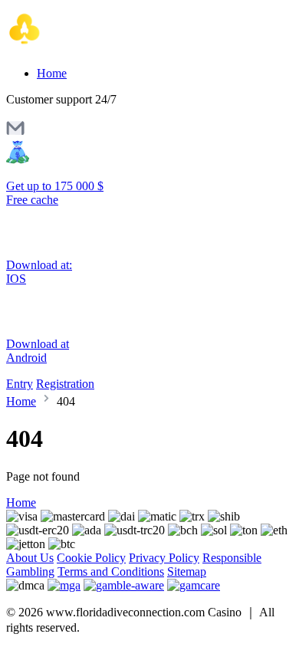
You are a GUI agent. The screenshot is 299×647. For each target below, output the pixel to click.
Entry (19, 383)
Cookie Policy (91, 557)
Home (52, 73)
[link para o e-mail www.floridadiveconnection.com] (15, 133)
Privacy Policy (164, 557)
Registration (65, 383)
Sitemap (186, 571)
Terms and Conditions (111, 571)
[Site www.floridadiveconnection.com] (71, 47)
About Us (30, 557)
